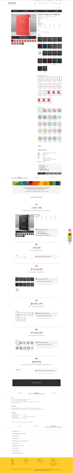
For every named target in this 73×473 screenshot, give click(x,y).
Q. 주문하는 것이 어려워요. (15, 436)
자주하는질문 (37, 0)
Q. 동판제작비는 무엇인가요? (15, 443)
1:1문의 (26, 464)
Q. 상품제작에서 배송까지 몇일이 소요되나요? (18, 445)
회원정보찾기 (49, 0)
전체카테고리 (35, 3)
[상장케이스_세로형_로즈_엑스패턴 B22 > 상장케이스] (13, 3)
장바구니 (53, 0)
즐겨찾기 (61, 0)
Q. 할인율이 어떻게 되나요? (15, 450)
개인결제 (57, 0)
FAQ (25, 463)
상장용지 (44, 3)
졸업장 (48, 3)
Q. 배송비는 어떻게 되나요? (15, 448)
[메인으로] (56, 7)
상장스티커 (51, 3)
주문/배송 (26, 461)
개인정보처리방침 (15, 469)
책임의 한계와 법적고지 (25, 469)
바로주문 (41, 173)
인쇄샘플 (60, 3)
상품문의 (57, 173)
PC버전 (31, 469)
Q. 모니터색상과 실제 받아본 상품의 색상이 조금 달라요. (19, 433)
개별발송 (56, 3)
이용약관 (12, 469)
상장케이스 (40, 3)
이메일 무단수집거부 (20, 469)
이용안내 (29, 469)
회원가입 (45, 0)
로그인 (42, 0)
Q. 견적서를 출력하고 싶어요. (15, 431)
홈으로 (34, 0)
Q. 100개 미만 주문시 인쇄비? (16, 438)
